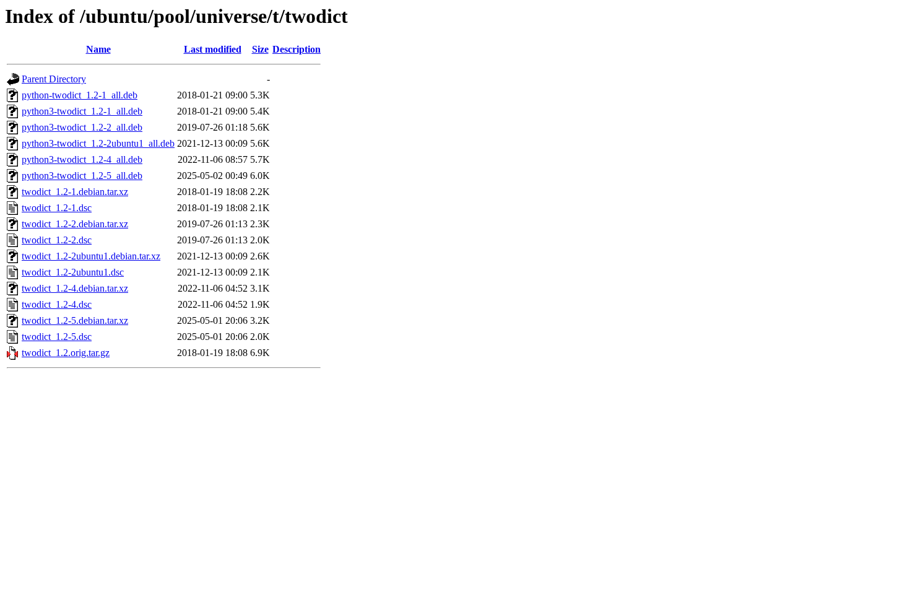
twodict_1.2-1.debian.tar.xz (75, 191)
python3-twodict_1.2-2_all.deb (82, 127)
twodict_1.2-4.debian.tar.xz (75, 288)
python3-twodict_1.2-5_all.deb (82, 175)
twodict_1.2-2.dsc (57, 240)
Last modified (212, 49)
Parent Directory (54, 79)
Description (296, 49)
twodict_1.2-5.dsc (57, 336)
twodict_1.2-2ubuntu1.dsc (73, 272)
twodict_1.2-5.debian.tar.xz (75, 320)
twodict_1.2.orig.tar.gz (66, 352)
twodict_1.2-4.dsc (57, 304)
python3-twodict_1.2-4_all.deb (82, 159)
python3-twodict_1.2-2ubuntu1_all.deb (98, 143)
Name (98, 49)
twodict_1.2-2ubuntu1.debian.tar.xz (91, 256)
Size (260, 49)
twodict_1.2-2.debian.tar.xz (75, 224)
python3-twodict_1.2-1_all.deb (82, 111)
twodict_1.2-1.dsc (57, 207)
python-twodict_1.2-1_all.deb (79, 95)
